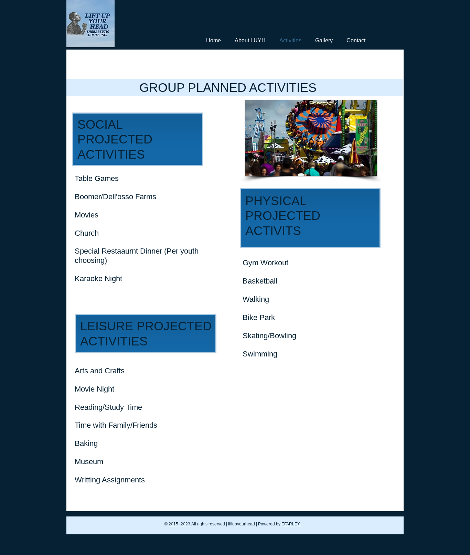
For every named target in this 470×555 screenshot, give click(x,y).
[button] (311, 138)
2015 (173, 524)
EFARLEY (291, 524)
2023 (185, 524)
